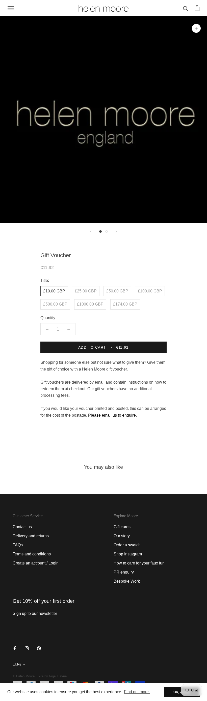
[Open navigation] (11, 8)
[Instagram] (27, 648)
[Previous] (90, 231)
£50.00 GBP (117, 291)
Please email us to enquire (112, 415)
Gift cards (122, 527)
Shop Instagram (128, 554)
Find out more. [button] (137, 692)
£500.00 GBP (55, 304)
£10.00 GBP (54, 291)
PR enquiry (124, 572)
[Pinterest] (39, 648)
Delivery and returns (31, 536)
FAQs (18, 545)
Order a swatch (127, 545)
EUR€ (17, 664)
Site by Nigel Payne (52, 676)
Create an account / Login (36, 563)
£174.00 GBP (125, 304)
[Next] (116, 231)
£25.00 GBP (86, 291)
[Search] (185, 8)
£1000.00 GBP (90, 304)
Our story (122, 536)
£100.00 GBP (150, 291)
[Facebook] (15, 648)
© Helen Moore (24, 676)
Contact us (22, 527)
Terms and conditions (32, 554)
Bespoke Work (127, 581)
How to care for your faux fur (139, 563)
